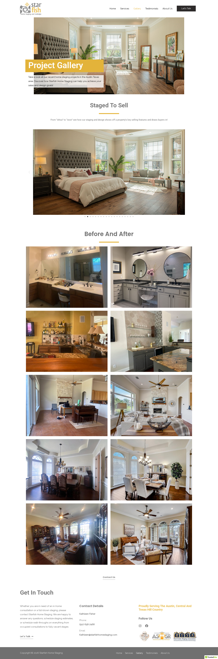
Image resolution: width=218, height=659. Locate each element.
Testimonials (151, 8)
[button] (186, 8)
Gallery (137, 8)
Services (124, 8)
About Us (167, 8)
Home (113, 8)
